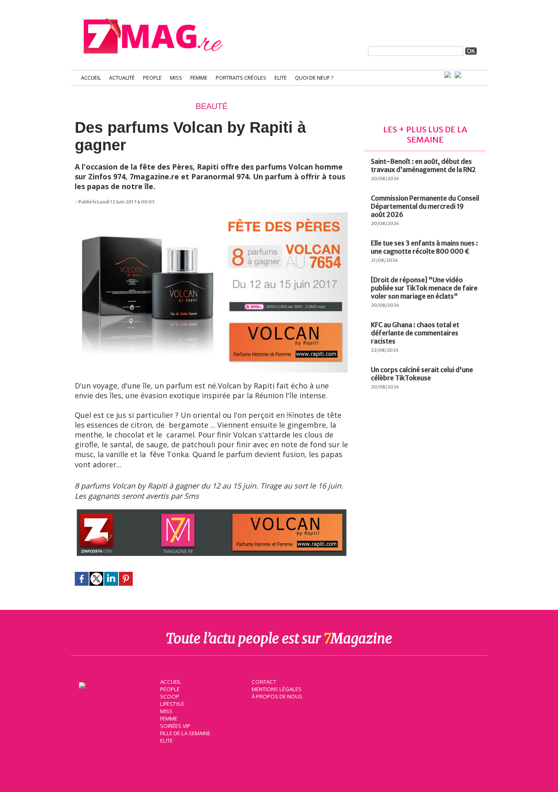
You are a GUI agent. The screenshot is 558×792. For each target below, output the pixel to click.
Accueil (91, 77)
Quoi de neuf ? (314, 77)
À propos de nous (277, 696)
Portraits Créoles (241, 77)
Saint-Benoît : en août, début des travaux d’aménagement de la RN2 (423, 165)
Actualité (122, 77)
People (152, 77)
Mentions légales (276, 689)
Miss (176, 77)
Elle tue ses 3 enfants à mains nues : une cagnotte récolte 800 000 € (424, 247)
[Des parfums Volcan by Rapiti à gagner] (212, 216)
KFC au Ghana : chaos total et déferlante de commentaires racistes (415, 333)
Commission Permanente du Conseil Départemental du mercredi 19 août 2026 (425, 206)
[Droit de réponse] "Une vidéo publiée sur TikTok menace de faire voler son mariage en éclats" (424, 288)
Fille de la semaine (185, 733)
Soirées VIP (175, 726)
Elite (281, 77)
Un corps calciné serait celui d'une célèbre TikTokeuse (422, 374)
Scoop (169, 696)
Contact (264, 681)
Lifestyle (172, 703)
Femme (199, 77)
